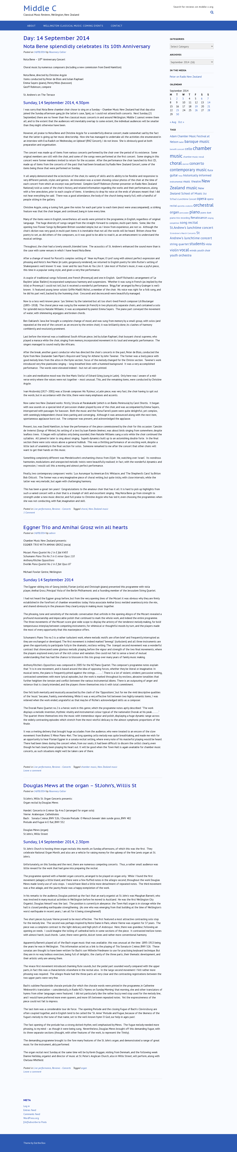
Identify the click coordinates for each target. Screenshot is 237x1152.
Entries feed (29, 1110)
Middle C (40, 8)
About (31, 25)
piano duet (206, 212)
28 (208, 110)
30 (177, 114)
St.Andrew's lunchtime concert (191, 227)
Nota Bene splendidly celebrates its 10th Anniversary (86, 46)
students (197, 243)
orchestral (203, 205)
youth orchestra (180, 255)
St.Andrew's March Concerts (183, 233)
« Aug (173, 122)
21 (208, 106)
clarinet (185, 164)
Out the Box (39, 1143)
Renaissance (199, 218)
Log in (26, 1106)
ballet (181, 142)
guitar (174, 175)
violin (174, 250)
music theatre (192, 181)
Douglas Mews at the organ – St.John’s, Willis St (79, 785)
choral (84, 508)
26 (196, 110)
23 (177, 110)
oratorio (189, 206)
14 (208, 102)
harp (181, 175)
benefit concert (177, 149)
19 (196, 106)
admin (52, 533)
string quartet (179, 244)
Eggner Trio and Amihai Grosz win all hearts (75, 527)
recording (185, 217)
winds (193, 250)
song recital (189, 222)
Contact (116, 25)
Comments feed (31, 1114)
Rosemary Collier (57, 52)
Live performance (42, 508)
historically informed (197, 175)
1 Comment (29, 512)
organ (84, 1068)
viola (208, 244)
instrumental (176, 181)
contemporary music (188, 169)
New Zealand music (98, 508)
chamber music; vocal (193, 156)
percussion (184, 213)
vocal (184, 250)
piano (194, 212)
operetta (181, 206)
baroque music (196, 141)
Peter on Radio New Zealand (186, 76)
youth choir (203, 250)
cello (188, 148)
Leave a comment (32, 770)
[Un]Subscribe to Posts (35, 1122)
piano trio (175, 217)
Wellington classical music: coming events (73, 25)
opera (201, 198)
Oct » (181, 122)
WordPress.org (31, 1118)
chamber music (88, 766)
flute (210, 170)
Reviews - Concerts (61, 508)
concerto (196, 163)
